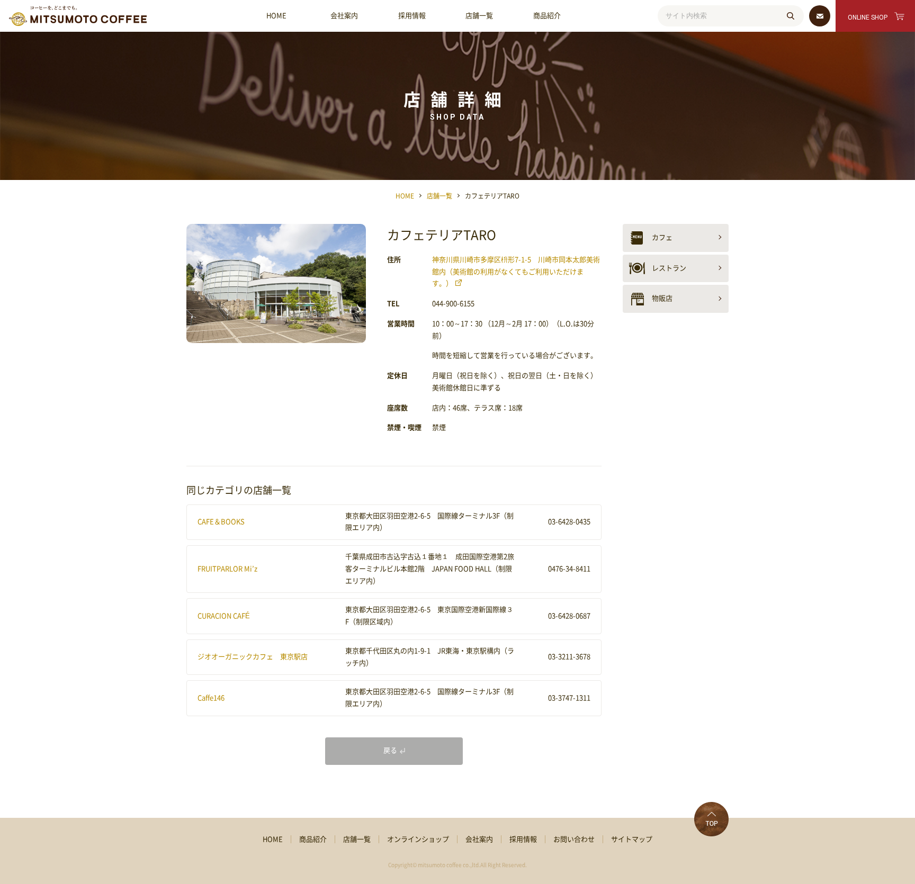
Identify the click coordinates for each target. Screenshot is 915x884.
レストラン (669, 268)
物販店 (662, 298)
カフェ (662, 237)
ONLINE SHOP (867, 17)
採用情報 (412, 15)
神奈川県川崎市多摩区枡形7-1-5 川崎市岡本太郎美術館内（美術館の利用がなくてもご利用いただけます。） (516, 271)
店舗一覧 (479, 15)
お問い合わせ (574, 839)
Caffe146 (211, 697)
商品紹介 (547, 15)
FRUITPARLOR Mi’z (227, 568)
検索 (791, 16)
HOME (276, 15)
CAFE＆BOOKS (221, 521)
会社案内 (344, 15)
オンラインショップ (418, 839)
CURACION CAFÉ (224, 615)
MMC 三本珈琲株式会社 (78, 16)
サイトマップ (631, 839)
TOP (711, 819)
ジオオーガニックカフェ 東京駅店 (253, 656)
